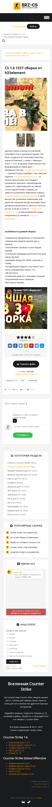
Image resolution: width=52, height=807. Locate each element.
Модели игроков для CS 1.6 (21, 470)
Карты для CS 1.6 (16, 478)
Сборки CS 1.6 (15, 753)
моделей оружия (12, 196)
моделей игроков (29, 196)
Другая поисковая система (20, 656)
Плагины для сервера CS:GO (21, 774)
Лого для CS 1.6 (15, 498)
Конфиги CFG (14, 482)
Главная (8, 53)
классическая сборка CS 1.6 (25, 176)
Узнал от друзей (16, 652)
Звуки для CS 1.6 (15, 494)
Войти (33, 26)
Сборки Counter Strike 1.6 (17, 55)
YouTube (13, 641)
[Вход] (15, 421)
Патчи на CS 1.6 (15, 514)
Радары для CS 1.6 (16, 510)
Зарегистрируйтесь (32, 613)
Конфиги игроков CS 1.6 (19, 748)
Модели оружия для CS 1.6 (20, 474)
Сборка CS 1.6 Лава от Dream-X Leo (25, 542)
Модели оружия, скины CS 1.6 (22, 745)
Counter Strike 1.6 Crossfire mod (23, 532)
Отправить (23, 435)
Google (12, 637)
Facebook (13, 648)
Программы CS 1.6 (16, 506)
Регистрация (18, 26)
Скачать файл (27, 364)
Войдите (15, 613)
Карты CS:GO (14, 771)
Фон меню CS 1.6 (15, 490)
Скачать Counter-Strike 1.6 (20, 462)
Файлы (17, 53)
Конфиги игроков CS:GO (19, 768)
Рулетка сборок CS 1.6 (14, 34)
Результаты (11, 666)
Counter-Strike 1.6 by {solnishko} (23, 547)
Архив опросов (39, 666)
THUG (32, 389)
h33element (32, 380)
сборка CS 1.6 (11, 380)
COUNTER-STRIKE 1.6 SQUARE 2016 (24, 552)
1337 (22, 380)
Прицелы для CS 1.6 (17, 486)
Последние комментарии (16, 36)
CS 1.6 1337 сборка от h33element (24, 537)
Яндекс (12, 634)
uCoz (39, 798)
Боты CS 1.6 (13, 502)
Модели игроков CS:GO (19, 763)
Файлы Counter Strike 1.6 (33, 53)
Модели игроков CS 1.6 (19, 742)
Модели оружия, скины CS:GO (22, 766)
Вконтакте (13, 645)
